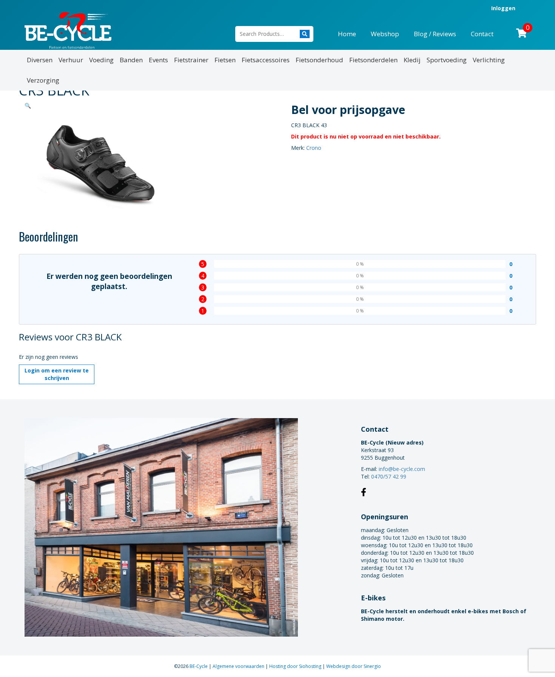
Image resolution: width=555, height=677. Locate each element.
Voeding (101, 59)
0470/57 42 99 (388, 476)
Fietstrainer (191, 59)
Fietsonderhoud (319, 59)
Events (158, 59)
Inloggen (503, 8)
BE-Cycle (199, 666)
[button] (28, 105)
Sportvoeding (447, 59)
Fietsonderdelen (373, 59)
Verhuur (71, 59)
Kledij (412, 59)
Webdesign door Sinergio (353, 666)
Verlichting (489, 59)
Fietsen (225, 59)
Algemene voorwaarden (239, 666)
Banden (131, 59)
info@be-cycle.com (402, 468)
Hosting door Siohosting (295, 666)
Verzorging (43, 80)
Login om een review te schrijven (57, 374)
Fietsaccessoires (266, 59)
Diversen (39, 59)
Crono (313, 147)
